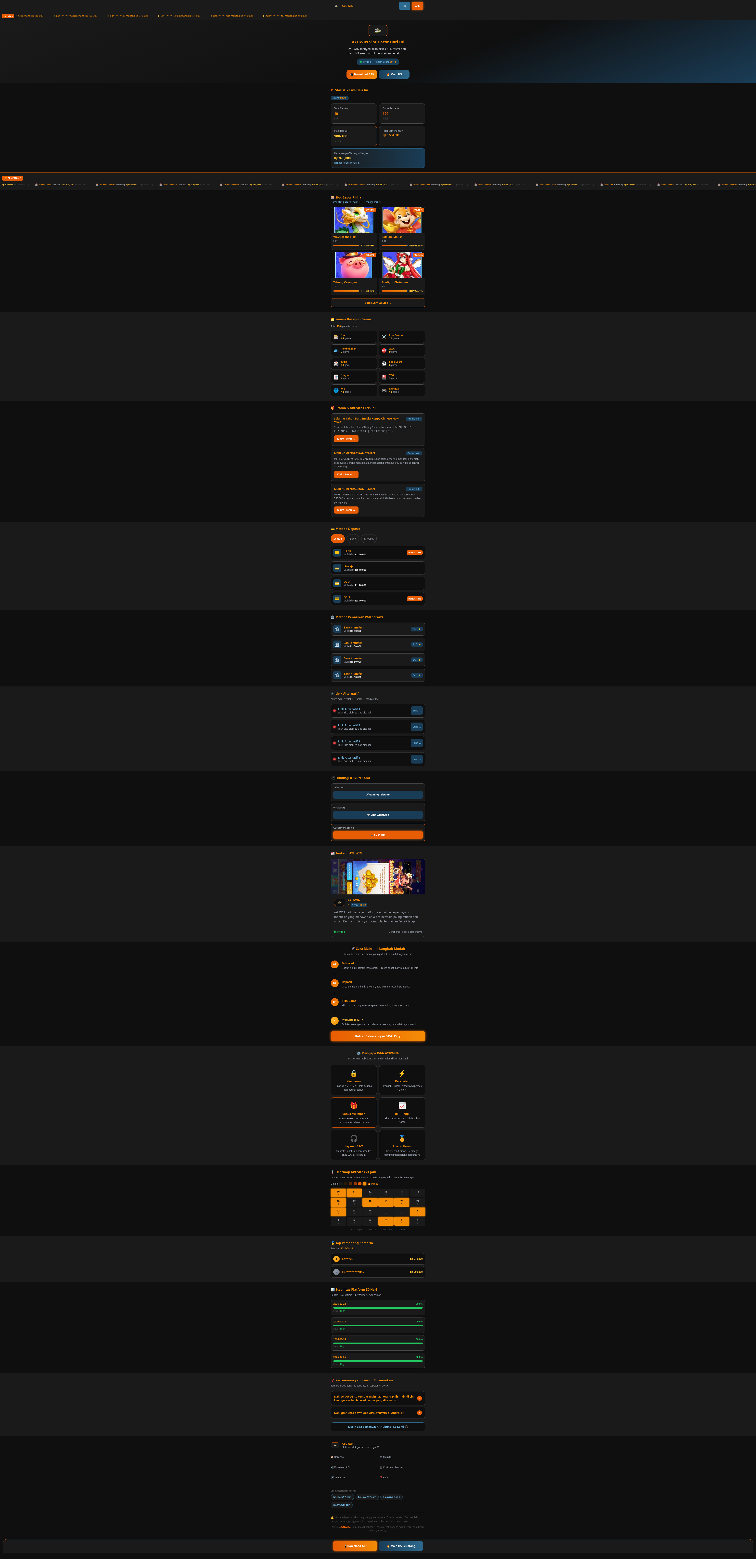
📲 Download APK (362, 74)
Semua (338, 538)
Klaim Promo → (346, 438)
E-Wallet (369, 538)
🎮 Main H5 (386, 1457)
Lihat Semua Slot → (378, 303)
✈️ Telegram (338, 1477)
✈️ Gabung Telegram (378, 794)
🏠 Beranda (337, 1457)
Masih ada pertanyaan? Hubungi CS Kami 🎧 (378, 1426)
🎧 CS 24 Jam (378, 834)
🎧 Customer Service (391, 1467)
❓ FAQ (384, 1477)
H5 (404, 5)
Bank (353, 538)
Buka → (417, 710)
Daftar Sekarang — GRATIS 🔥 (378, 1036)
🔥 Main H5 (394, 74)
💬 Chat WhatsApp (378, 814)
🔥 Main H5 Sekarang (400, 1546)
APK (417, 5)
